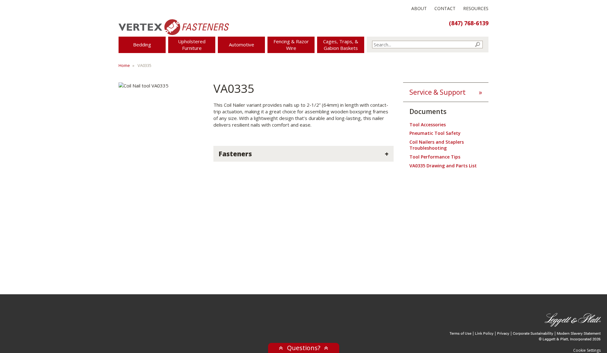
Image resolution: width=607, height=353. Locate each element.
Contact (445, 8)
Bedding (142, 44)
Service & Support (437, 92)
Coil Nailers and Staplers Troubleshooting (436, 145)
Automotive (241, 44)
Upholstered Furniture (191, 44)
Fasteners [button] (235, 153)
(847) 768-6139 (468, 23)
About (419, 8)
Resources (475, 8)
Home (124, 65)
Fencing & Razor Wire (291, 44)
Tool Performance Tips (434, 157)
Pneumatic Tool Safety (435, 133)
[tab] (303, 154)
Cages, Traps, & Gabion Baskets (340, 44)
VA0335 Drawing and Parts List (443, 166)
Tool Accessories (427, 125)
